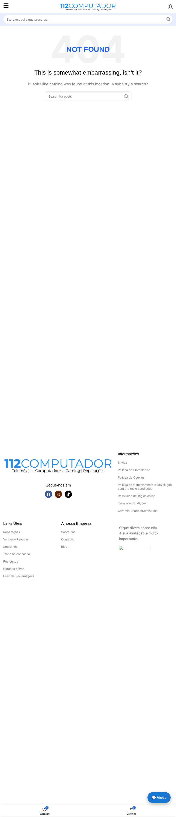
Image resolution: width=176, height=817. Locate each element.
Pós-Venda (10, 561)
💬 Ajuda (159, 797)
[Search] (168, 19)
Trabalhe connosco (16, 554)
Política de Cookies (131, 477)
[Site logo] (88, 6)
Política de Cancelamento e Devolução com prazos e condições (145, 486)
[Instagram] (58, 494)
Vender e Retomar (15, 539)
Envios (122, 462)
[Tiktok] (68, 494)
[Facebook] (48, 494)
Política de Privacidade (134, 470)
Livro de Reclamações (18, 576)
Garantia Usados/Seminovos (137, 511)
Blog (64, 546)
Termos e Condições (132, 503)
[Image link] (58, 464)
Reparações (11, 532)
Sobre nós (10, 546)
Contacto (67, 539)
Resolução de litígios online (136, 496)
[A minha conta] (170, 6)
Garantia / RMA (13, 569)
